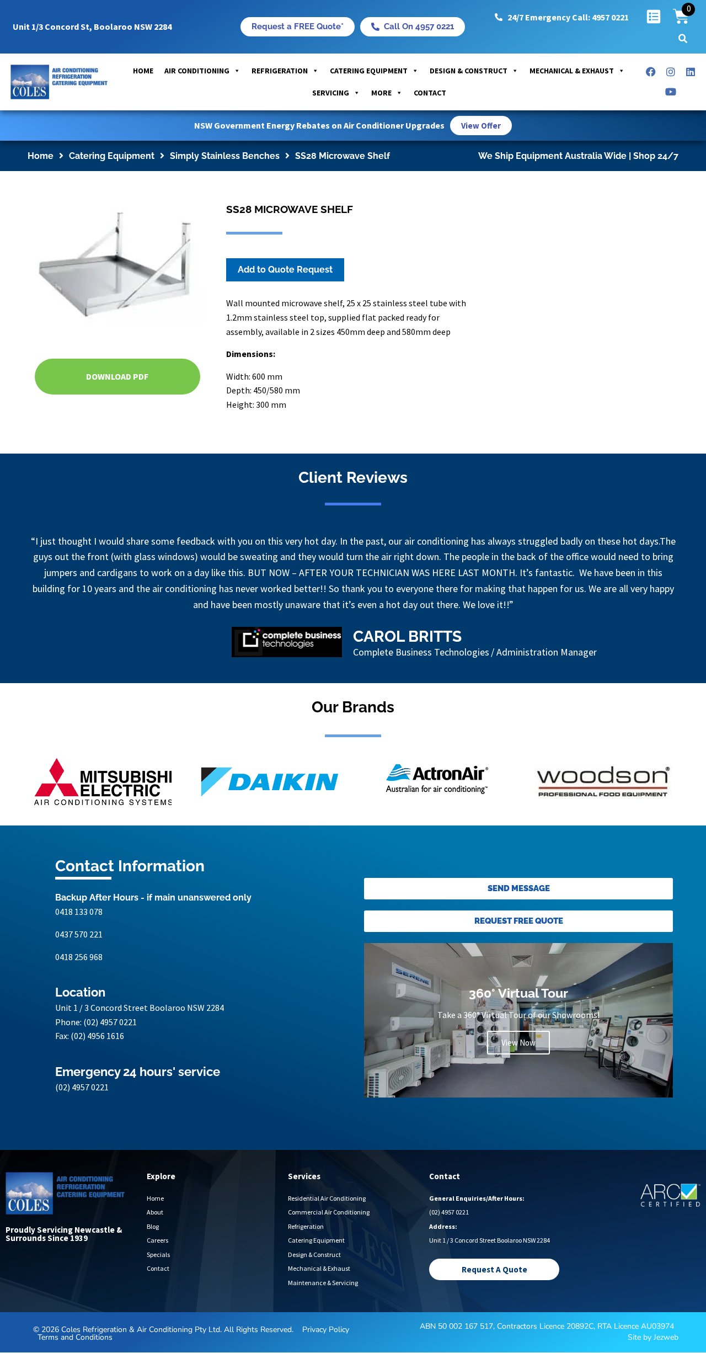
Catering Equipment (369, 71)
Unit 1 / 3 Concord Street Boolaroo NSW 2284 (139, 1039)
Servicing (330, 93)
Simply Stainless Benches (225, 156)
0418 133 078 (79, 943)
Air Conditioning (196, 71)
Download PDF (117, 376)
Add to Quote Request (285, 269)
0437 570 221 (79, 965)
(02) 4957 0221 (110, 1053)
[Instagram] (671, 72)
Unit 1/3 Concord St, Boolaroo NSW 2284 (92, 26)
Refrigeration (280, 71)
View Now (518, 1074)
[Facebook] (651, 72)
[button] (682, 38)
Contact (430, 93)
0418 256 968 (79, 988)
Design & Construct (468, 71)
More (381, 93)
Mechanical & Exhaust (572, 71)
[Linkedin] (690, 72)
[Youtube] (671, 92)
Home (143, 71)
